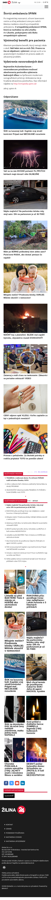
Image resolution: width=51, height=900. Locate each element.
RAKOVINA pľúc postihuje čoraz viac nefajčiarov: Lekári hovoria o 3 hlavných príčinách (25, 512)
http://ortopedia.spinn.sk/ (25, 83)
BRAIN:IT (5, 888)
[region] (19, 3)
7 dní (29, 501)
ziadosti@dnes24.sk (27, 863)
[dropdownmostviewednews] (25, 496)
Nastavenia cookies (14, 837)
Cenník (9, 829)
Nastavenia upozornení (15, 841)
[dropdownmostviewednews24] (25, 567)
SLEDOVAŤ (9, 795)
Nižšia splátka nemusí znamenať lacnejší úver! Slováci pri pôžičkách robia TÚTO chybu (26, 560)
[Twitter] (11, 783)
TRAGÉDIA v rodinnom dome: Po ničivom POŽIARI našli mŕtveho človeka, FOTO (25, 479)
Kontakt (9, 825)
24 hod (35, 501)
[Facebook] (6, 783)
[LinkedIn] (22, 783)
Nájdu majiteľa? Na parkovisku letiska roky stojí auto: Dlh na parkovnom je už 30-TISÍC (24, 506)
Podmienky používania (15, 833)
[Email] (17, 783)
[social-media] (4, 868)
